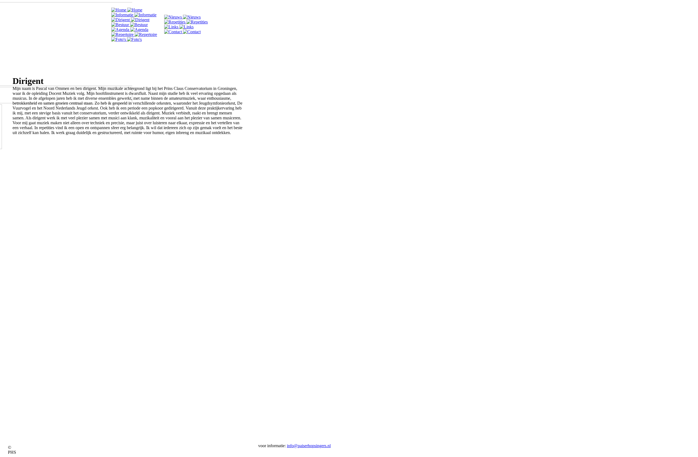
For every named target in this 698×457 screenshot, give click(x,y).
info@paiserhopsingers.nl (309, 445)
